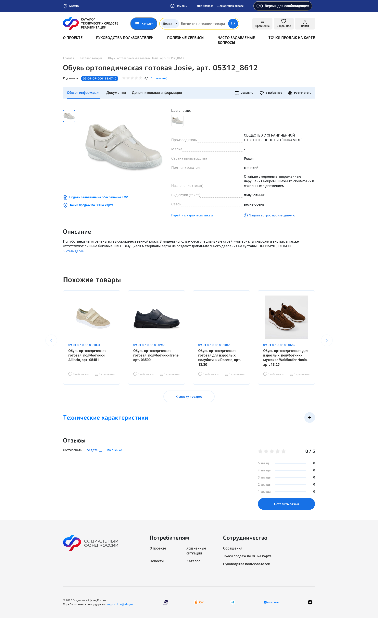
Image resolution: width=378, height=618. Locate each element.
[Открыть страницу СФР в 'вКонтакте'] (271, 602)
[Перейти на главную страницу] (90, 23)
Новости (157, 561)
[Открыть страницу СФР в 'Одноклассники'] (199, 602)
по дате (92, 450)
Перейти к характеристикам (192, 215)
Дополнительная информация (157, 93)
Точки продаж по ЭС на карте (91, 205)
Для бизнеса (205, 5)
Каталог (193, 561)
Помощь (181, 5)
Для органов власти (230, 5)
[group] (124, 147)
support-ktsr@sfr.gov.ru (121, 604)
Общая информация (83, 93)
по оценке (114, 450)
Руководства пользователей (125, 37)
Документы (116, 93)
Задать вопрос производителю (272, 215)
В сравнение (106, 374)
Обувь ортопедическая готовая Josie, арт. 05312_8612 (160, 68)
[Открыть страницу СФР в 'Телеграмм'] (233, 602)
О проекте (73, 37)
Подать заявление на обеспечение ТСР (98, 197)
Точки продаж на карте (291, 37)
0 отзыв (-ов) (159, 78)
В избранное (273, 92)
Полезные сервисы (185, 37)
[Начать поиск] (233, 24)
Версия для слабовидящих (287, 6)
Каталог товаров (91, 58)
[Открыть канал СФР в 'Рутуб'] (165, 602)
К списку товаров (189, 396)
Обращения (232, 548)
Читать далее (73, 251)
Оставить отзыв (286, 504)
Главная (68, 58)
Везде (167, 23)
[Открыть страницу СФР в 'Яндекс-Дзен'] (310, 602)
